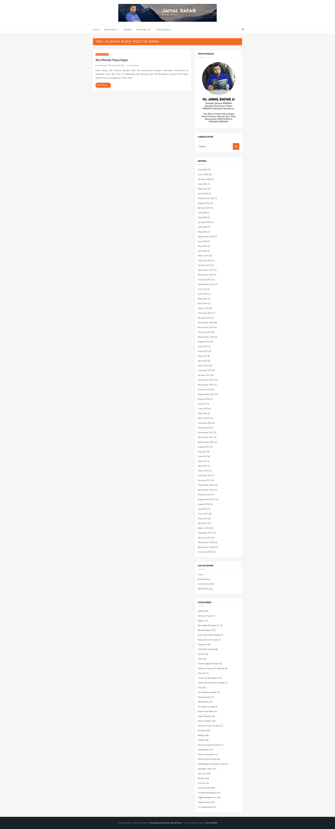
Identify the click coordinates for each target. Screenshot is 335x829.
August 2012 (204, 399)
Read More (102, 85)
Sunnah (201, 783)
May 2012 (202, 413)
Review (201, 778)
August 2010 (204, 504)
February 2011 (204, 475)
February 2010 (205, 533)
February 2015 (205, 260)
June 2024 (203, 193)
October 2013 (204, 332)
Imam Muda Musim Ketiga (211, 682)
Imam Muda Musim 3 (208, 678)
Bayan (201, 620)
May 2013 (202, 356)
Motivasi (202, 730)
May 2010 (202, 518)
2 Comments (134, 65)
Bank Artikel (110, 29)
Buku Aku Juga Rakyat (209, 635)
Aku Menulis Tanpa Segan (112, 60)
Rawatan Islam (205, 768)
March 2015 (203, 255)
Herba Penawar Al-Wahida (211, 668)
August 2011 (203, 447)
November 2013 (206, 327)
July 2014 (202, 289)
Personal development (209, 745)
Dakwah (202, 644)
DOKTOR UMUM (206, 649)
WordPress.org (205, 588)
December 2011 (205, 432)
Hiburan (202, 673)
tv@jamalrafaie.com (207, 797)
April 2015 (202, 251)
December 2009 (206, 542)
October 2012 (204, 389)
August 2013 (204, 341)
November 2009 (206, 547)
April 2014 (202, 303)
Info (200, 687)
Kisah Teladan (204, 721)
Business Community (208, 640)
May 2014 (202, 298)
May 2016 (202, 232)
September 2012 (206, 394)
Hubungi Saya (163, 29)
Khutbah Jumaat (206, 706)
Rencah (201, 773)
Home (96, 29)
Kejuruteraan (204, 697)
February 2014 (205, 313)
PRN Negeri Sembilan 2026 (211, 764)
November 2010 (206, 490)
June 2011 (202, 456)
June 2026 (203, 174)
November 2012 (206, 384)
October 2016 (204, 222)
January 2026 (204, 179)
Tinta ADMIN (204, 788)
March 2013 (203, 365)
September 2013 (206, 337)
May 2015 (202, 246)
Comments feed (206, 584)
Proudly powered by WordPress (165, 823)
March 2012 (203, 418)
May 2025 (202, 188)
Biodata (128, 29)
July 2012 (202, 404)
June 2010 (203, 513)
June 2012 (203, 408)
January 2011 (204, 480)
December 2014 (206, 270)
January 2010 (204, 537)
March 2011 (203, 470)
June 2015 (203, 241)
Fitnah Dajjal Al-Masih (208, 663)
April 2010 (202, 523)
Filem (200, 659)
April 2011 (202, 466)
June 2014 (203, 294)
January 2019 (204, 208)
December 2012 (206, 380)
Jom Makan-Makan (207, 692)
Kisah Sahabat (205, 716)
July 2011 (202, 451)
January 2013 (204, 375)
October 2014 (204, 279)
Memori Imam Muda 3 (209, 726)
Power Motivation (206, 754)
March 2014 (203, 308)
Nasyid (201, 735)
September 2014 (206, 284)
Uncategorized (205, 807)
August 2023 (204, 203)
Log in (201, 574)
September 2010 (206, 499)
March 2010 (203, 528)
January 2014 (204, 318)
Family (201, 654)
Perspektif (203, 749)
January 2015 (204, 265)
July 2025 (202, 184)
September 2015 (206, 236)
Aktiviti (201, 611)
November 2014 (206, 274)
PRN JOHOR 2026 (207, 759)
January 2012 (204, 427)
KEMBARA (203, 702)
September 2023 (206, 198)
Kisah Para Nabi (205, 711)
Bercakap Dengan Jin (208, 625)
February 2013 (205, 370)
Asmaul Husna (205, 616)
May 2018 (202, 217)
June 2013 (203, 351)
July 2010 (202, 509)
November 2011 (205, 437)
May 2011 (202, 461)
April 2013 (202, 361)
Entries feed (204, 579)
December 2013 (206, 322)
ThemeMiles (211, 823)
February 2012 (205, 423)
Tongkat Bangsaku (207, 792)
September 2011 (206, 442)
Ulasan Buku (204, 802)
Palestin (202, 740)
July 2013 (202, 346)
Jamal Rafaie (102, 65)
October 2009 (205, 552)
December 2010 (206, 485)
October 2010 (204, 494)
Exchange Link (143, 29)
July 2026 (202, 169)
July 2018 (202, 212)
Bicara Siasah (102, 54)
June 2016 (203, 227)
